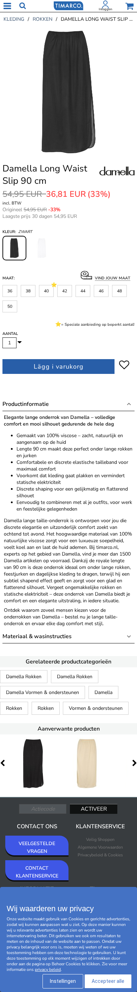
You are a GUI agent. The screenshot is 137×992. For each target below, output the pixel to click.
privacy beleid (48, 969)
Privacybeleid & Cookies (100, 855)
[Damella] (117, 178)
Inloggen (105, 9)
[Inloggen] (105, 6)
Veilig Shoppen (100, 839)
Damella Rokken (23, 676)
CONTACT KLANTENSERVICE (37, 872)
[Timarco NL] (68, 5)
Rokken (14, 708)
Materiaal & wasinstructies (37, 636)
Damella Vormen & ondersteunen (42, 692)
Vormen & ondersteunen (96, 708)
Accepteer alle (108, 981)
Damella (103, 692)
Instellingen (63, 981)
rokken (42, 19)
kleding (14, 19)
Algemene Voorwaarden (100, 847)
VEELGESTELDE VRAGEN (37, 847)
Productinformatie (25, 404)
